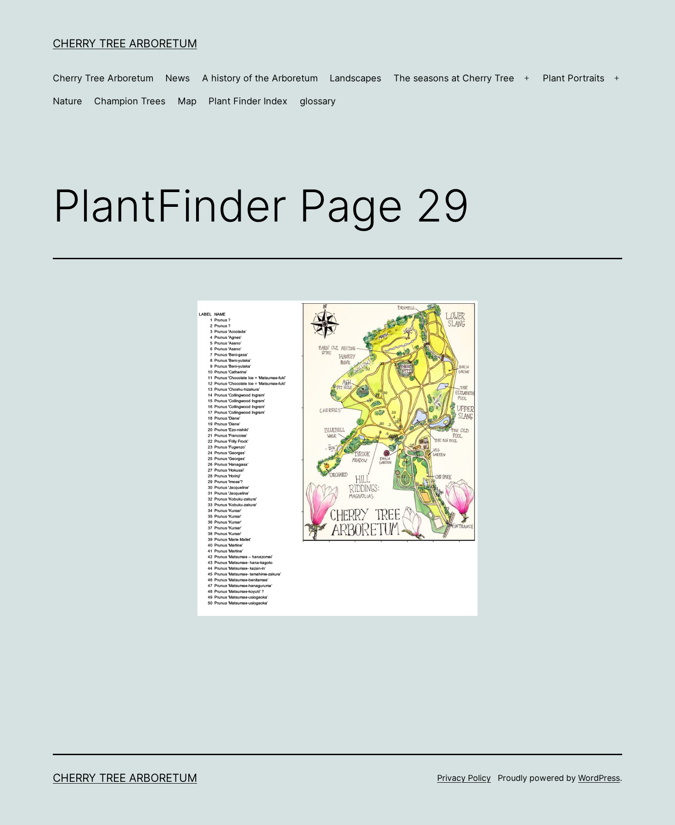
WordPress (599, 778)
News (177, 78)
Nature (67, 101)
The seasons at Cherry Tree (454, 78)
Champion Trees (129, 101)
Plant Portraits (573, 78)
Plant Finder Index (247, 101)
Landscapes (355, 78)
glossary (318, 101)
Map (187, 101)
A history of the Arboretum (260, 78)
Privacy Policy (464, 778)
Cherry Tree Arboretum (125, 43)
